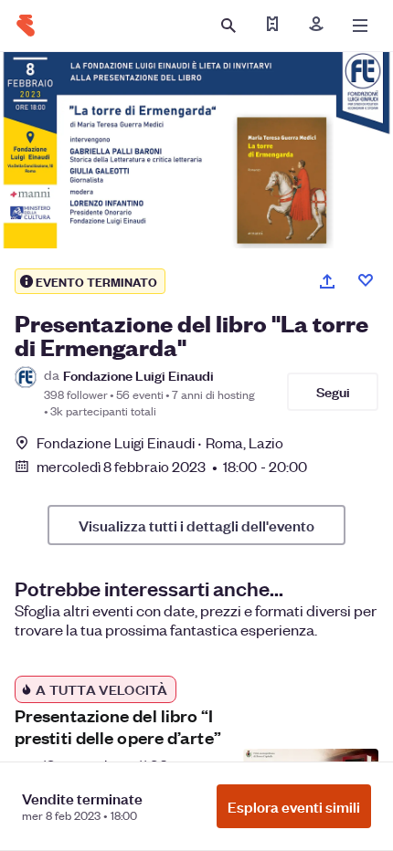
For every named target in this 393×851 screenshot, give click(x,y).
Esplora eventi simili (294, 806)
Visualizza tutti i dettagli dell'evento (196, 525)
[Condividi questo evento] (327, 281)
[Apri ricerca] (228, 25)
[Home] (26, 26)
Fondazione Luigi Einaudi (138, 374)
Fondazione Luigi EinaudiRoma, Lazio (160, 442)
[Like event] (365, 280)
